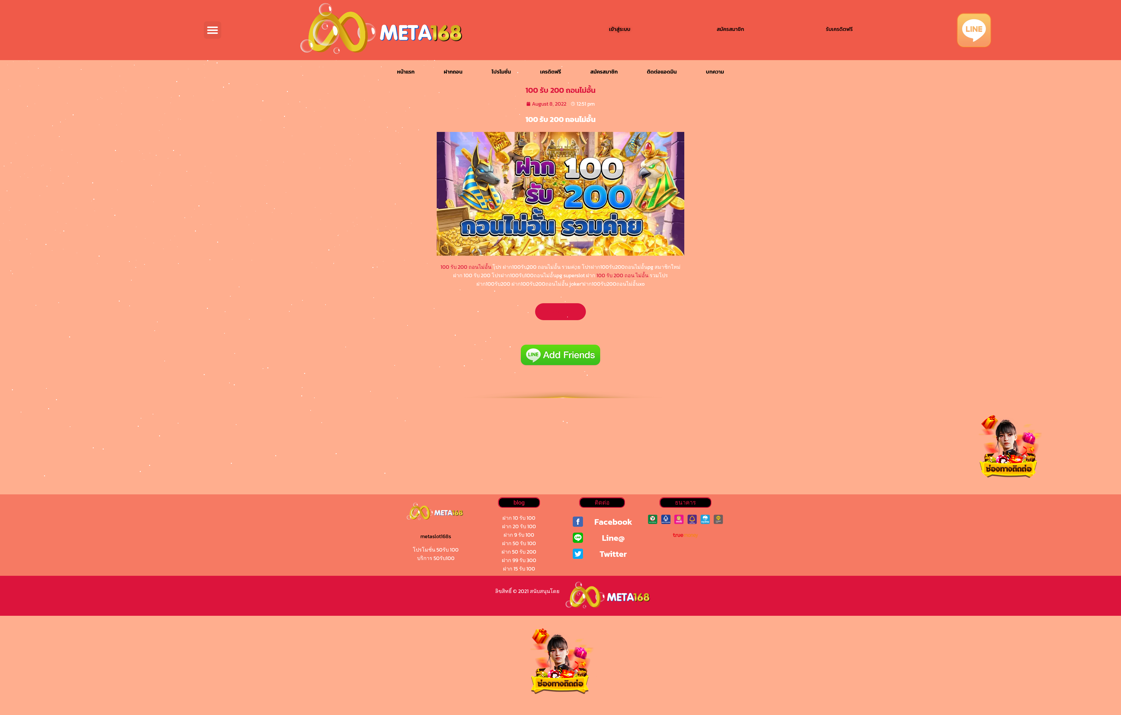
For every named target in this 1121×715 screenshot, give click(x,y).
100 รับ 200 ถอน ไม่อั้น (622, 275)
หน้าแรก (406, 72)
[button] (212, 30)
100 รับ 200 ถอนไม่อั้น (466, 267)
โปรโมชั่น (501, 72)
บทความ (715, 72)
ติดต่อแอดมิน (662, 72)
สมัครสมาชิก (604, 72)
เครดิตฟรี (550, 72)
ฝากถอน (453, 72)
